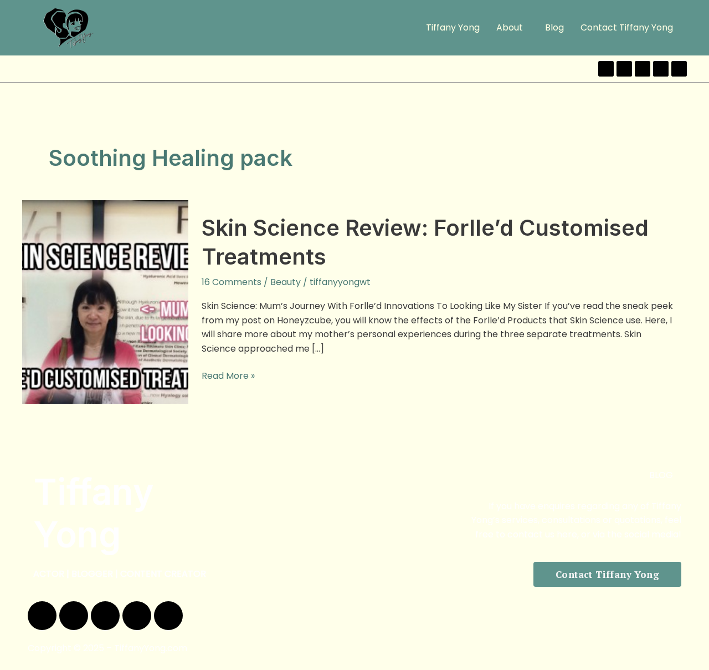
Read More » (228, 375)
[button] (512, 27)
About (509, 27)
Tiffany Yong (453, 27)
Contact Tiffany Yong (626, 27)
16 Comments (231, 282)
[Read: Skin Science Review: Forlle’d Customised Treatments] (105, 301)
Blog (554, 27)
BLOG (661, 475)
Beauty (285, 282)
